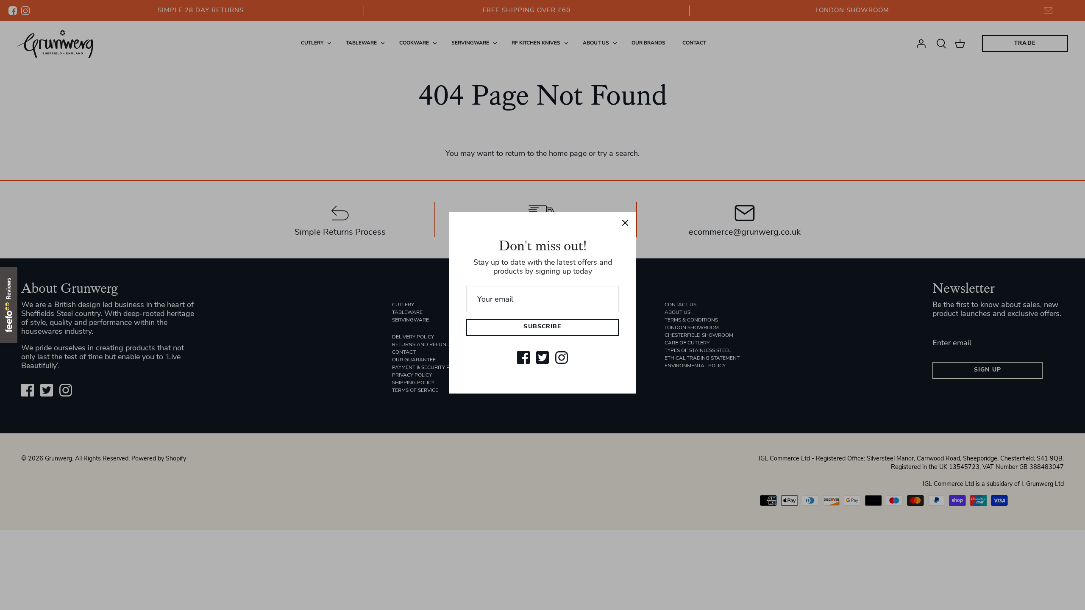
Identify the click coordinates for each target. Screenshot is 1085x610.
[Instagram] (561, 357)
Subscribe (542, 327)
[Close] (625, 223)
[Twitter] (542, 357)
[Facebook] (523, 357)
